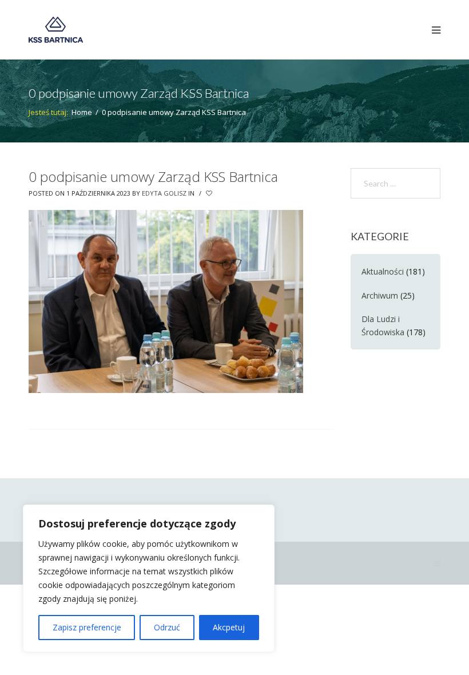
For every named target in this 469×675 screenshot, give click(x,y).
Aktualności (382, 271)
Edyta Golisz (164, 193)
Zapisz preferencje (87, 627)
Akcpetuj (229, 627)
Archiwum (379, 295)
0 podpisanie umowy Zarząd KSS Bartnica (153, 176)
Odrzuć (167, 627)
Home (81, 112)
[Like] (210, 193)
